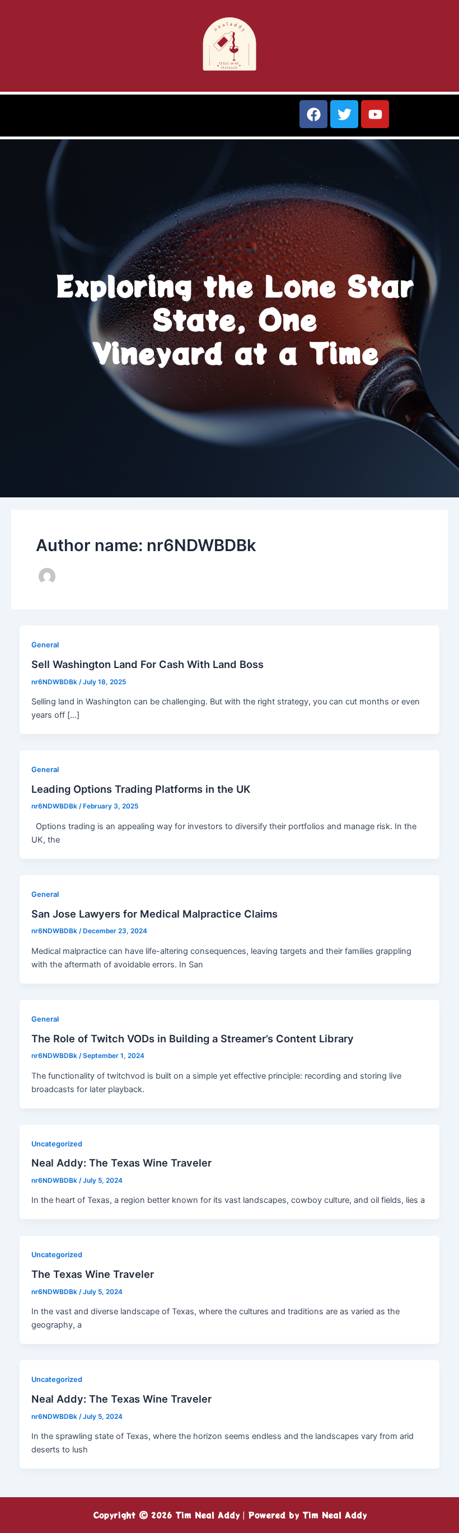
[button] (115, 119)
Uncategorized (56, 1144)
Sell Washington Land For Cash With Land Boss (147, 664)
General (45, 645)
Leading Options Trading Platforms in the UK (140, 789)
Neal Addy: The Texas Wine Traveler (121, 1162)
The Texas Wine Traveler (92, 1274)
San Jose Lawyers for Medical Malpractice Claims (154, 913)
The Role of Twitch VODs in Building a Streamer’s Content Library (192, 1038)
